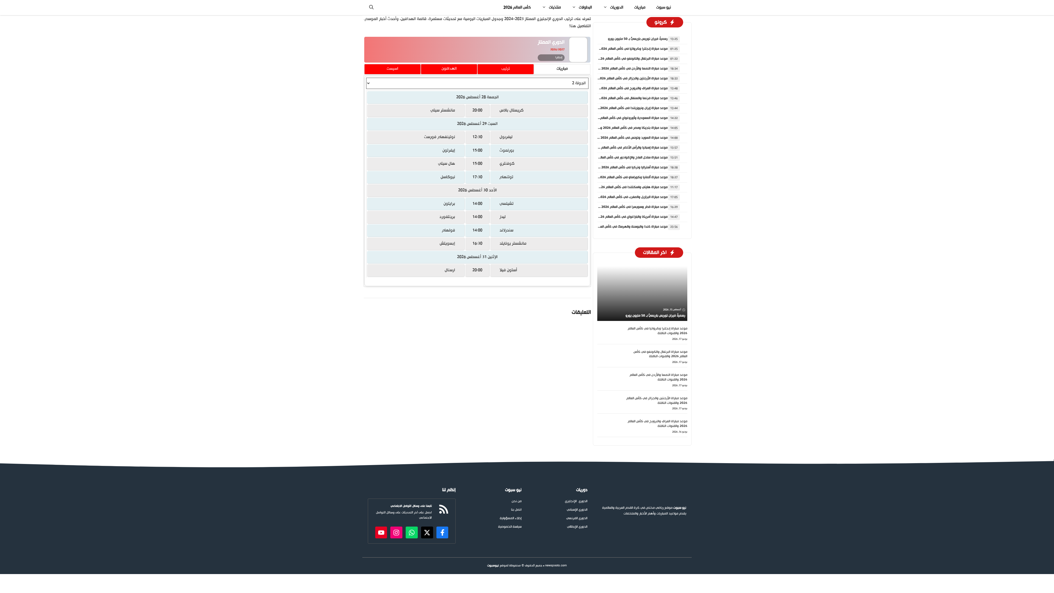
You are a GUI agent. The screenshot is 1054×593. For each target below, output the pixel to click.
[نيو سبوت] (683, 7)
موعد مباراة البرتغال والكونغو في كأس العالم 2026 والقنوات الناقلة (621, 59)
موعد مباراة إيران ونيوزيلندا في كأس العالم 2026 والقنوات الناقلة (623, 108)
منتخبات (555, 7)
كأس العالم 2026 (517, 7)
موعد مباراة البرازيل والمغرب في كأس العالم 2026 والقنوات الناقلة (622, 197)
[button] (371, 7)
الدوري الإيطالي (577, 527)
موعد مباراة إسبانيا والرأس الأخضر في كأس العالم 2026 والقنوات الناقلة (619, 148)
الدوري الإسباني (577, 510)
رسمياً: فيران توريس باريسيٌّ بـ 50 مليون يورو (638, 39)
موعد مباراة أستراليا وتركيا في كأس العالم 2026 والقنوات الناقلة (623, 167)
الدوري (583, 501)
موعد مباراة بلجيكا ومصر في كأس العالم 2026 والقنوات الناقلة (624, 128)
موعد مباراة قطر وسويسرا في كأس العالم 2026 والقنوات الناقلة (623, 207)
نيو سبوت (663, 7)
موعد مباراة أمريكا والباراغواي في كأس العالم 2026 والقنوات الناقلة (621, 217)
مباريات (639, 7)
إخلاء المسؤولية (511, 518)
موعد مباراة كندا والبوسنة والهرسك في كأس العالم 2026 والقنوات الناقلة (617, 227)
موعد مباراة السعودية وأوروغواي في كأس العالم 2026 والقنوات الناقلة (619, 118)
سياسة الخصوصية (510, 527)
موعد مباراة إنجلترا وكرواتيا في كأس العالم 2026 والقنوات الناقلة (623, 49)
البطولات (585, 7)
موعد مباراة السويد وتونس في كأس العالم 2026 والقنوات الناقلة (623, 138)
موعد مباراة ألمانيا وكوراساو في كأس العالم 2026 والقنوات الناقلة (622, 177)
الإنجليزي (571, 501)
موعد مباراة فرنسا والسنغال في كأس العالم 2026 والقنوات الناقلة (623, 98)
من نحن (517, 501)
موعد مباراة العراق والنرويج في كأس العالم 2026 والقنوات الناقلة (623, 88)
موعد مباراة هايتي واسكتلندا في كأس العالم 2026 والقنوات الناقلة (621, 187)
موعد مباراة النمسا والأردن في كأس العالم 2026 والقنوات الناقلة (623, 69)
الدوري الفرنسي (576, 518)
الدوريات (616, 7)
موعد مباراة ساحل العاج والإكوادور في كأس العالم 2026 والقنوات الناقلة (618, 158)
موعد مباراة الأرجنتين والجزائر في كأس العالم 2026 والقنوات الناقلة (622, 78)
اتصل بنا (516, 510)
